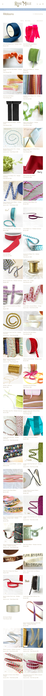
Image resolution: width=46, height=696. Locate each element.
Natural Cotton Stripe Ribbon (9, 490)
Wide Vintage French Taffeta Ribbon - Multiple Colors (31, 149)
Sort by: (22, 20)
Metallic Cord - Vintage (28, 280)
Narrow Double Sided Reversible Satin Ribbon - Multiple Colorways (32, 623)
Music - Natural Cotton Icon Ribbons (31, 571)
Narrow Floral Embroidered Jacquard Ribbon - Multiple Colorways (11, 359)
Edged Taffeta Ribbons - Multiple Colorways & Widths (30, 123)
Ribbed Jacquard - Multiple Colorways (11, 649)
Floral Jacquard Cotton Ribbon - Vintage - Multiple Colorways (12, 203)
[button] (2, 4)
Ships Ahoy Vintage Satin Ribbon (10, 571)
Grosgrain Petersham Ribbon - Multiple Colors (12, 123)
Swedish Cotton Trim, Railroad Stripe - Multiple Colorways (31, 411)
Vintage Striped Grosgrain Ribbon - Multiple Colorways (31, 491)
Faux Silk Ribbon (7, 254)
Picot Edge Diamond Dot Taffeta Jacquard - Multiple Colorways (33, 675)
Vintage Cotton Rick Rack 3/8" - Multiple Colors (32, 517)
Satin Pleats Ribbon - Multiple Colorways (32, 544)
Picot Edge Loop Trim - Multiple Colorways (12, 410)
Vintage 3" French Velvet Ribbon (30, 437)
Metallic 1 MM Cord (7, 385)
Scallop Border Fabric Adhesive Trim (31, 596)
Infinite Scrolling (38, 14)
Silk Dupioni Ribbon (7, 617)
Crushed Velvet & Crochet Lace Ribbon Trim (12, 306)
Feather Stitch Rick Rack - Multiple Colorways (11, 438)
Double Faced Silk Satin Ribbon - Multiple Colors (12, 70)
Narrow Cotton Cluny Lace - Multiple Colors (11, 597)
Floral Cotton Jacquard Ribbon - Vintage (32, 305)
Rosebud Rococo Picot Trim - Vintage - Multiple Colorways (12, 149)
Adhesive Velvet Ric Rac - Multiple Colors (32, 358)
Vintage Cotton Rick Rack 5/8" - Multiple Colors (32, 464)
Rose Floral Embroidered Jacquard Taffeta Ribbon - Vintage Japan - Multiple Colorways (12, 518)
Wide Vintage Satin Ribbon (29, 175)
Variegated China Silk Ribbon (29, 385)
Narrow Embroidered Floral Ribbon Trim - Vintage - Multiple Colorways (12, 545)
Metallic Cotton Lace (28, 649)
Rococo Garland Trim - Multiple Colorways (12, 280)
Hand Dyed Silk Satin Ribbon (29, 332)
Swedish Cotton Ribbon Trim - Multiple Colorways (32, 96)
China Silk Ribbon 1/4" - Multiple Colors (12, 228)
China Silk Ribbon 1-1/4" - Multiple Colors (12, 44)
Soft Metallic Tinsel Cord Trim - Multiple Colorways (12, 333)
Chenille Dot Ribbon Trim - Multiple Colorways (31, 255)
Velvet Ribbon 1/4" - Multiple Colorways (32, 228)
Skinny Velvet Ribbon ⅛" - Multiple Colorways (31, 70)
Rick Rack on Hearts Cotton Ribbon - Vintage (11, 675)
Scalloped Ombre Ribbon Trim (30, 202)
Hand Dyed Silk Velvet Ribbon (30, 44)
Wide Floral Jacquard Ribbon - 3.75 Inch (12, 463)
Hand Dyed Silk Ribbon (8, 95)
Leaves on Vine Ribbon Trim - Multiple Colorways (11, 176)
